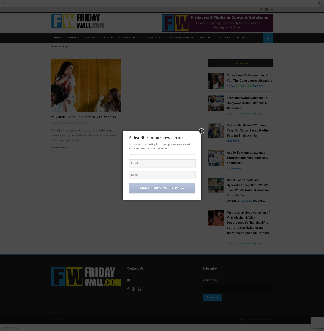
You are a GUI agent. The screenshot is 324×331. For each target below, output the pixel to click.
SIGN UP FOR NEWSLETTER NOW (162, 187)
